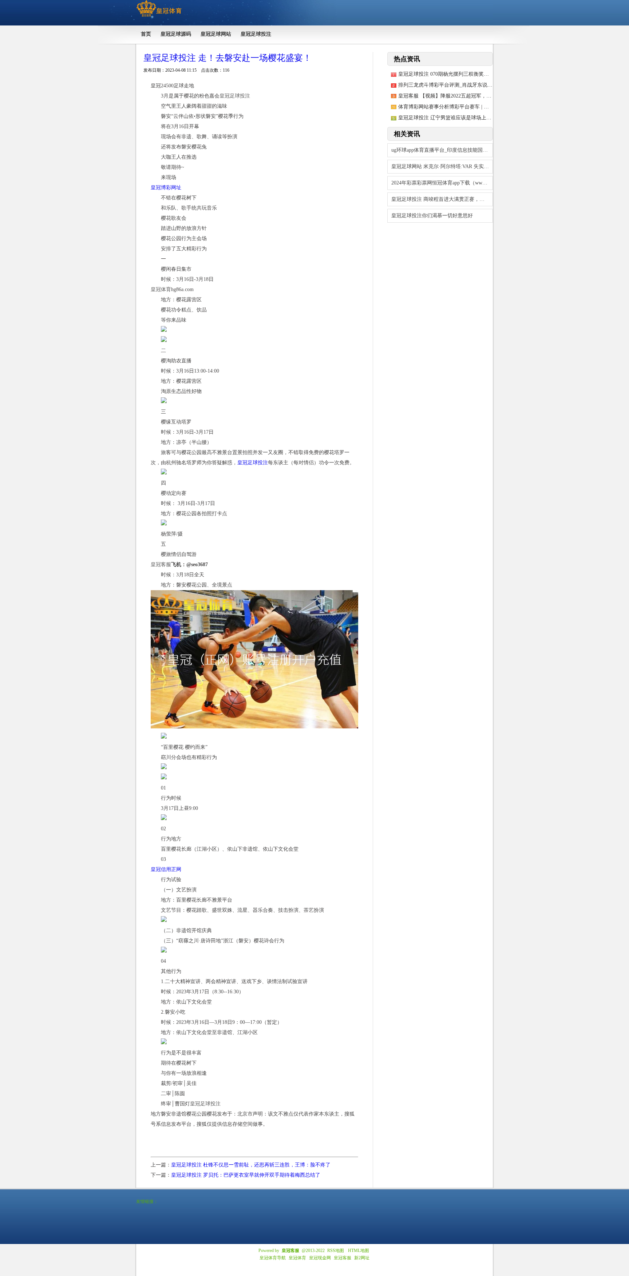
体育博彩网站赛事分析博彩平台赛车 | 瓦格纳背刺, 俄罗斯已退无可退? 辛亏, (483, 107)
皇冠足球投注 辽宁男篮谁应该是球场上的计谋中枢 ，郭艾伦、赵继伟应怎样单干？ (491, 117)
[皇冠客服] (159, 16)
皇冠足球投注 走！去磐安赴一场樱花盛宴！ (227, 58)
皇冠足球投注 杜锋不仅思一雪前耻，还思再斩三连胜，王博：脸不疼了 (251, 1165)
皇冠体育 (297, 1257)
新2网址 (361, 1257)
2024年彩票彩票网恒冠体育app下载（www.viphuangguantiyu (442, 183)
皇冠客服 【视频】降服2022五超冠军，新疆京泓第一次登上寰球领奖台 (478, 96)
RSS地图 (335, 1250)
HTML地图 (358, 1250)
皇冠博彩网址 (166, 187)
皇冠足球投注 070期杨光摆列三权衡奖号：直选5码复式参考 (465, 74)
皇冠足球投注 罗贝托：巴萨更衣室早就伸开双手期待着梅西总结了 (245, 1175)
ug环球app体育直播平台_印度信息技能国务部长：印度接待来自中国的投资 (442, 150)
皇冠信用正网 (166, 869)
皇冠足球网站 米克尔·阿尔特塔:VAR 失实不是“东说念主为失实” (442, 166)
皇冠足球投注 (252, 462)
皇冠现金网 (320, 1257)
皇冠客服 (342, 1257)
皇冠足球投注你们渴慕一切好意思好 (432, 215)
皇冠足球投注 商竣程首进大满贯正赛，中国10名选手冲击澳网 (442, 199)
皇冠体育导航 (273, 1257)
